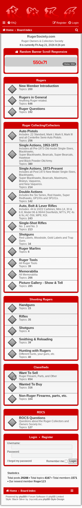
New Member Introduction (39, 86)
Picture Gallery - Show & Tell (41, 283)
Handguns (27, 305)
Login (33, 437)
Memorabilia (28, 271)
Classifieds (41, 367)
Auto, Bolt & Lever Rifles (38, 206)
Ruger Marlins (30, 248)
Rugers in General (33, 97)
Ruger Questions (32, 109)
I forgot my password (19, 461)
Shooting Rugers (41, 299)
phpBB (22, 496)
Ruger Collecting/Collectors (41, 125)
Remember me (55, 461)
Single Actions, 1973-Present (41, 168)
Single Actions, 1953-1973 (38, 145)
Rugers (41, 80)
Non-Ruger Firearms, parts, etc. (43, 395)
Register (47, 437)
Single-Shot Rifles (33, 223)
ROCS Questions (32, 418)
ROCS (41, 412)
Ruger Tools (28, 260)
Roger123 (40, 481)
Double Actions (30, 192)
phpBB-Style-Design (53, 499)
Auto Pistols (28, 131)
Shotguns (26, 234)
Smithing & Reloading (35, 339)
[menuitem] (11, 22)
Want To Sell (28, 373)
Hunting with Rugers (35, 350)
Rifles (23, 316)
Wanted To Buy (30, 384)
